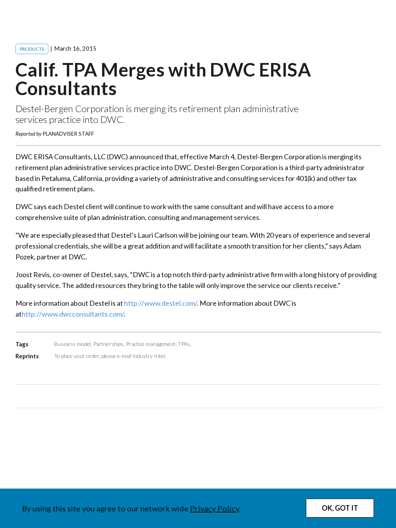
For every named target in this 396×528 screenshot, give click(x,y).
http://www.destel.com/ (160, 303)
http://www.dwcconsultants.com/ (73, 314)
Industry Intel (148, 356)
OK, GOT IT (340, 508)
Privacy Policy (214, 508)
